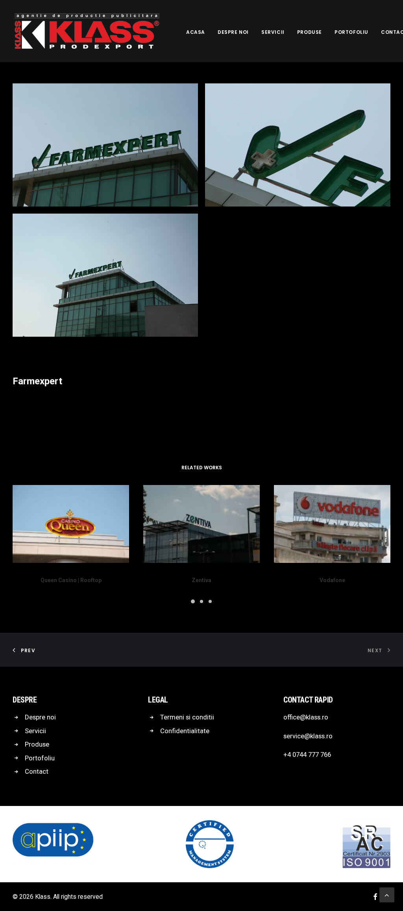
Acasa (195, 32)
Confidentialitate (184, 731)
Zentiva (201, 580)
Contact (36, 771)
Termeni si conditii (187, 717)
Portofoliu (351, 32)
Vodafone (332, 580)
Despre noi (233, 32)
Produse (309, 32)
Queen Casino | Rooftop (71, 580)
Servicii (273, 32)
